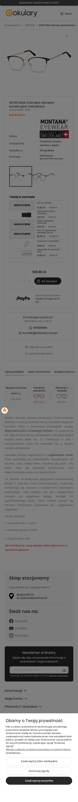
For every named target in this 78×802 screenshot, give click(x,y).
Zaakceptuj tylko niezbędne (39, 761)
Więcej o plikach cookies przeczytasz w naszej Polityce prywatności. (38, 751)
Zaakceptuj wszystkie (39, 781)
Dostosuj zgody (39, 771)
